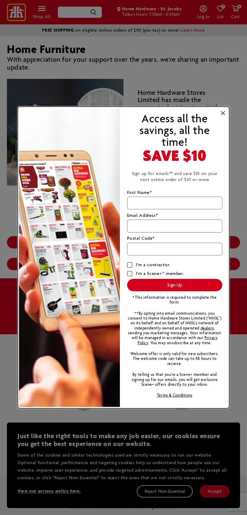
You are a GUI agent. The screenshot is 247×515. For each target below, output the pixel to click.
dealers (207, 328)
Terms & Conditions (174, 395)
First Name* (139, 192)
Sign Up (174, 285)
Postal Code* (141, 238)
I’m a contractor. (153, 265)
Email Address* (142, 215)
